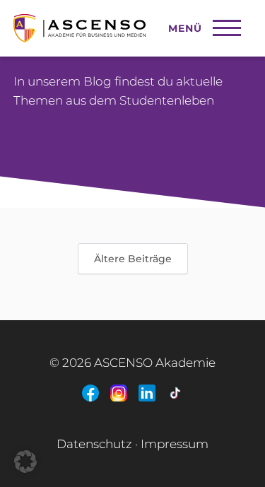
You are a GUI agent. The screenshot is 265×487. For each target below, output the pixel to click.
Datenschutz (94, 444)
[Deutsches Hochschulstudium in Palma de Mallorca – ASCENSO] (112, 21)
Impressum (174, 444)
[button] (25, 461)
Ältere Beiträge (133, 258)
